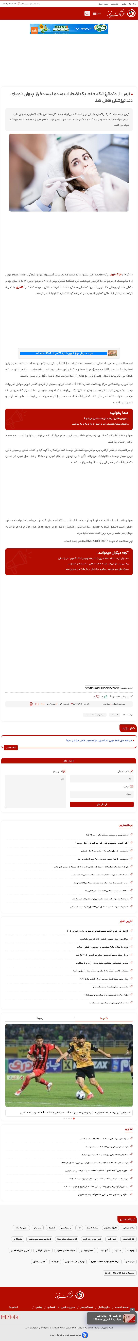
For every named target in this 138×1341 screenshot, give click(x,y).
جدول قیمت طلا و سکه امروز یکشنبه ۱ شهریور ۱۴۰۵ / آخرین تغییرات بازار (92, 558)
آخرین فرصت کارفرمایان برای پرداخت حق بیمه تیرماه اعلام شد (101, 882)
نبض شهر (112, 1239)
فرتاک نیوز (116, 274)
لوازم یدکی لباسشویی (74, 1261)
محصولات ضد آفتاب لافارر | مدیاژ (119, 1273)
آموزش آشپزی (110, 1227)
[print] (31, 704)
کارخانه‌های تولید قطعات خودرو (105, 1261)
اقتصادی (51, 1307)
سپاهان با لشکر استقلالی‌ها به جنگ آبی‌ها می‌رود (106, 890)
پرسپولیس (66, 1227)
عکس (124, 4)
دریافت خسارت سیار (66, 1250)
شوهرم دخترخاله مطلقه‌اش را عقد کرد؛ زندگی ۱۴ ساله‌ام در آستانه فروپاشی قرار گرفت (91, 866)
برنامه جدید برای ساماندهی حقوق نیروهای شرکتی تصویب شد (100, 874)
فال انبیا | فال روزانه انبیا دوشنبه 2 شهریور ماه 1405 (107, 1317)
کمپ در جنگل (39, 1261)
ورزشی (39, 1307)
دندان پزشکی (87, 1250)
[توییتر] (3, 1318)
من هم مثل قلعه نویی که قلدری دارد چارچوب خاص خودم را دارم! (99, 740)
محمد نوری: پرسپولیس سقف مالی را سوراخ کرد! (107, 834)
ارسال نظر (102, 804)
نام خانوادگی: (123, 771)
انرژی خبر (130, 1261)
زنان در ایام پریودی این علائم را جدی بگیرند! (108, 1002)
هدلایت (117, 1250)
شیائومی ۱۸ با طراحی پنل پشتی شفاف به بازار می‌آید (105, 1154)
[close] (132, 1310)
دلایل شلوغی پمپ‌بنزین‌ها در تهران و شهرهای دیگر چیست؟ (101, 843)
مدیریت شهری (68, 1307)
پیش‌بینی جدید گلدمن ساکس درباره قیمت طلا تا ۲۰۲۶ (104, 979)
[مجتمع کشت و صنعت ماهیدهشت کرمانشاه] (69, 29)
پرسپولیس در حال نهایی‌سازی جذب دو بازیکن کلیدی (104, 850)
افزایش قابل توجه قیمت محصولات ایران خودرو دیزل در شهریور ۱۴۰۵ (97, 931)
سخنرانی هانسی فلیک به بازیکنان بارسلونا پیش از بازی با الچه (100, 970)
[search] (87, 13)
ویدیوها (40, 1018)
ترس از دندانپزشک (94, 714)
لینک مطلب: (126, 688)
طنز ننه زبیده (128, 1239)
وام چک (130, 1250)
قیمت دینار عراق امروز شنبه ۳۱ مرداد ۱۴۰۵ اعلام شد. (64, 353)
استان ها (13, 1307)
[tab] (101, 1018)
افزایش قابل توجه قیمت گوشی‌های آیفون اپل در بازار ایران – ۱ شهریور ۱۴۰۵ (94, 1162)
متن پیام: (57, 771)
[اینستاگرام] (12, 1318)
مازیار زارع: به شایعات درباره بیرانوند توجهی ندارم (106, 995)
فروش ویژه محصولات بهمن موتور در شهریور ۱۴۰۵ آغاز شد (102, 955)
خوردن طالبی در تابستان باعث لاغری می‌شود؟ (105, 418)
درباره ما (133, 4)
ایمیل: (126, 786)
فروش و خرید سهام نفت (40, 1239)
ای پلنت (55, 1261)
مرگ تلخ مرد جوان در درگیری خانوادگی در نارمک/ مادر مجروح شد (96, 569)
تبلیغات (114, 4)
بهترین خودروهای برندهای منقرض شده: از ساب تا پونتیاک (102, 963)
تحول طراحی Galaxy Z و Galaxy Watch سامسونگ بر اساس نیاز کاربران (96, 1170)
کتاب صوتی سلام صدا (67, 1239)
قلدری (19, 287)
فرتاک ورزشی (128, 1227)
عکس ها (104, 1018)
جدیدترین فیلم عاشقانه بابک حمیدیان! (110, 986)
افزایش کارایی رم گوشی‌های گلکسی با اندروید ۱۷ (106, 1146)
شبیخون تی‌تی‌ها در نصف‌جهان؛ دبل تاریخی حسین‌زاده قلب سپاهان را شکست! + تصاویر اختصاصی (75, 1112)
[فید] (8, 1318)
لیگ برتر (37, 1227)
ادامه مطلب (11, 747)
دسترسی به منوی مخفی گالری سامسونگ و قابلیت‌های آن (102, 1194)
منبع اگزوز (17, 1239)
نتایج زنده (103, 4)
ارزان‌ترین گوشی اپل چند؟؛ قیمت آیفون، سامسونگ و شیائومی (97, 563)
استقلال (51, 1227)
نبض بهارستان (21, 1227)
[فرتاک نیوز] (121, 18)
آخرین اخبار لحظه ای (20, 1250)
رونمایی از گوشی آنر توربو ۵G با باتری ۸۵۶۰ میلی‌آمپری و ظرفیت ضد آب (96, 1186)
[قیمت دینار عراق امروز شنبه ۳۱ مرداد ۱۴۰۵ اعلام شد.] (112, 353)
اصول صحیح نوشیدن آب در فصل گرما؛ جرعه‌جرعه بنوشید (99, 424)
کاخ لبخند (103, 1250)
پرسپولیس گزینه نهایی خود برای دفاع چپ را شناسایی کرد (103, 859)
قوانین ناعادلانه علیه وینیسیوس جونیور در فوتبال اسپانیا (102, 947)
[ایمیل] (37, 704)
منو (99, 13)
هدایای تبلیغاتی (43, 1250)
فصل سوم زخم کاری (92, 1239)
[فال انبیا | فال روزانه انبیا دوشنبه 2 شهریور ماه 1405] (129, 1318)
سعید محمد (92, 1227)
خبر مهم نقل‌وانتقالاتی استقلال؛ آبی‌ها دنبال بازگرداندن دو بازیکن (99, 906)
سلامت (107, 704)
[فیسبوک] (17, 1318)
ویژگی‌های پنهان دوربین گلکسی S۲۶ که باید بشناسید (104, 939)
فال (79, 1227)
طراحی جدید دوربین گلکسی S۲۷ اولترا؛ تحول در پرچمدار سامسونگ (98, 1178)
